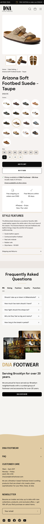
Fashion (18, 288)
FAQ (4, 456)
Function (36, 288)
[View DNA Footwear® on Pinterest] (19, 520)
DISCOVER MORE (22, 394)
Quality (27, 288)
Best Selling (12, 69)
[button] (29, 9)
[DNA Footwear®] (7, 9)
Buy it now (22, 170)
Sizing (9, 288)
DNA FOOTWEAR (10, 448)
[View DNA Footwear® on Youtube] (24, 520)
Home (4, 69)
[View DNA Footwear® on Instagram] (4, 520)
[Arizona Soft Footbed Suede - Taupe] (11, 60)
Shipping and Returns (9, 251)
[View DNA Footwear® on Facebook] (14, 520)
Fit (3, 288)
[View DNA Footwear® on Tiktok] (9, 520)
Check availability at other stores (16, 183)
